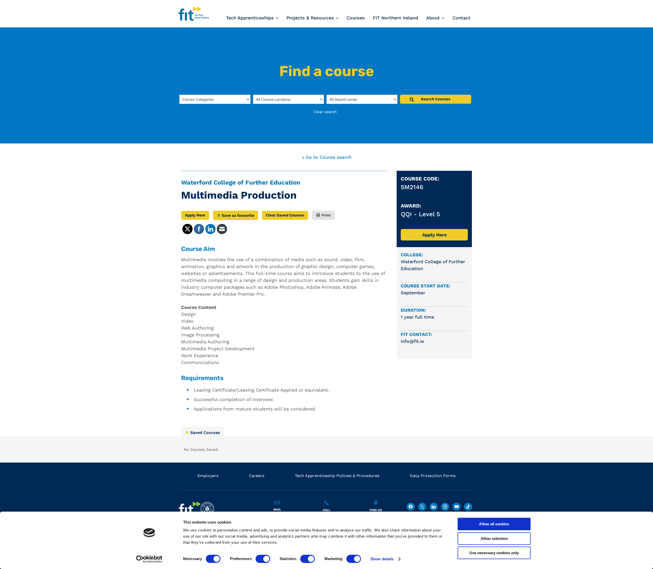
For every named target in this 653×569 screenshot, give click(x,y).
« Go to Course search (326, 157)
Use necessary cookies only (494, 553)
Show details (382, 559)
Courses (356, 17)
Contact (461, 17)
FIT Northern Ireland (395, 17)
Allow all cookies (494, 524)
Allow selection (494, 538)
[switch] (263, 559)
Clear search (325, 112)
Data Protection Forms (433, 475)
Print (326, 215)
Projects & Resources (310, 17)
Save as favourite (237, 215)
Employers (207, 475)
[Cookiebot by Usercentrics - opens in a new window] (149, 559)
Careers (256, 475)
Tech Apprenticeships (250, 17)
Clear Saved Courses (285, 215)
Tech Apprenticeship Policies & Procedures (337, 475)
